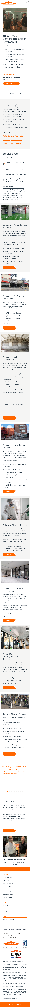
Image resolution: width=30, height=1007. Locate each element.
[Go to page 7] (19, 791)
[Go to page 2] (9, 791)
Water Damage (7, 877)
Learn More (8, 267)
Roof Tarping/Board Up (15, 197)
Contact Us (6, 911)
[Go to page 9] (22, 791)
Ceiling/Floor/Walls (8, 193)
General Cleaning (8, 897)
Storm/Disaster (7, 886)
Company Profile (7, 905)
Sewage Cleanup (8, 188)
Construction (6, 889)
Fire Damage (6, 880)
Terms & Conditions (8, 919)
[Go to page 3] (11, 791)
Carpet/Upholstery (21, 192)
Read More (8, 830)
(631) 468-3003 (11, 83)
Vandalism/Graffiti (8, 199)
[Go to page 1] (8, 791)
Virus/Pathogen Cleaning (14, 190)
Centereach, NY (7, 94)
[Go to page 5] (15, 791)
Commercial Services (9, 892)
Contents (16, 199)
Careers (5, 908)
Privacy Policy (6, 922)
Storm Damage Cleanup (12, 144)
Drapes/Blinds (14, 195)
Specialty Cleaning (8, 894)
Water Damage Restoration (13, 136)
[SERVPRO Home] (8, 3)
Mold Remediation (8, 883)
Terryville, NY (17, 94)
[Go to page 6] (17, 791)
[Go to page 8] (20, 791)
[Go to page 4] (13, 791)
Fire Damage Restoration (12, 140)
